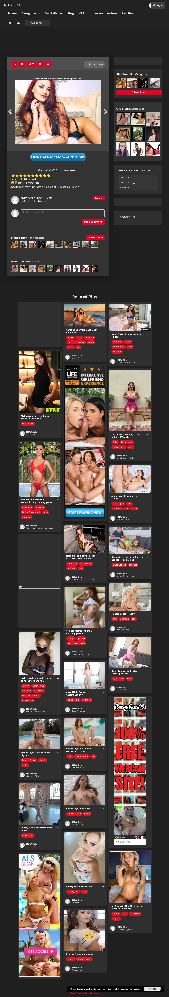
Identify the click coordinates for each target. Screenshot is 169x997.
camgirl (71, 638)
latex (129, 678)
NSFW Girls (12, 5)
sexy (130, 346)
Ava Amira (27, 507)
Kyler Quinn (118, 678)
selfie (25, 765)
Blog (71, 13)
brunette (89, 337)
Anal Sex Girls (123, 519)
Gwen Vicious (119, 564)
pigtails (42, 760)
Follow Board (95, 237)
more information (132, 989)
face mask (38, 690)
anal (129, 503)
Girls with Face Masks (35, 711)
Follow (98, 198)
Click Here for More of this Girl (58, 157)
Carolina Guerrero (76, 342)
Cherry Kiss (27, 835)
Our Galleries (54, 13)
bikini (79, 337)
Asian (115, 442)
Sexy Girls (30, 434)
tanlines (133, 564)
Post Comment (93, 221)
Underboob (76, 970)
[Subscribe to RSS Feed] (18, 23)
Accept (152, 988)
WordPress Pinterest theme (84, 993)
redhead (72, 568)
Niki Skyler (135, 913)
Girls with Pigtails (33, 776)
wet (78, 347)
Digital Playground (31, 512)
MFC (125, 913)
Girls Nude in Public (125, 458)
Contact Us (126, 217)
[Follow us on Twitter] (10, 23)
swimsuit (117, 351)
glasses (81, 638)
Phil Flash (124, 187)
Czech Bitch (125, 177)
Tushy (134, 508)
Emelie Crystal (81, 756)
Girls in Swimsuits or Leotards (130, 362)
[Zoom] (40, 64)
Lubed (128, 341)
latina (91, 342)
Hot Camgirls (36, 237)
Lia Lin (70, 347)
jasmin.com (95, 64)
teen (130, 447)
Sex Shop (128, 13)
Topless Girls (77, 824)
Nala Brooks (86, 563)
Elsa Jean (124, 618)
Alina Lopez (118, 503)
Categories (29, 13)
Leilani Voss (127, 442)
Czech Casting (127, 182)
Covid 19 (26, 690)
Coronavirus (38, 685)
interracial (72, 563)
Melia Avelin (28, 423)
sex (126, 508)
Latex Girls (121, 689)
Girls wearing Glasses (80, 654)
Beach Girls (76, 358)
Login (159, 5)
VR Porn (84, 13)
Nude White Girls (78, 711)
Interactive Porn (105, 13)
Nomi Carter (118, 346)
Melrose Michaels (76, 643)
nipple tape (28, 700)
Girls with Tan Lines (125, 576)
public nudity (119, 447)
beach (71, 337)
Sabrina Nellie (84, 959)
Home (12, 13)
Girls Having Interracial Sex (83, 579)
